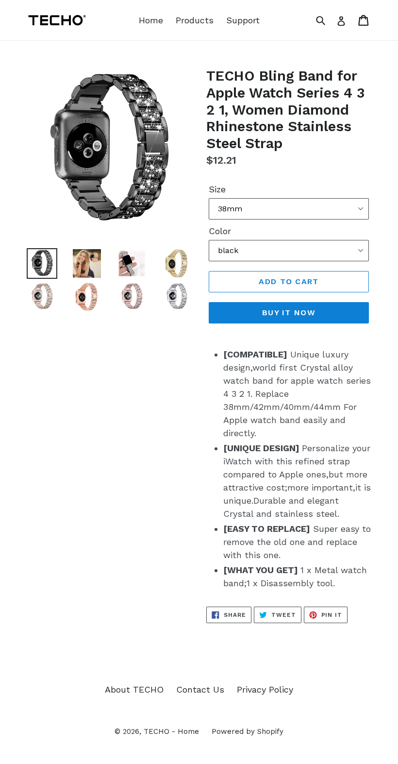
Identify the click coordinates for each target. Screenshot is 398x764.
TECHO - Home (171, 731)
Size (217, 189)
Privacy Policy (265, 689)
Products (195, 20)
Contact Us (200, 689)
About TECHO (134, 689)
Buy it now (288, 312)
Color (220, 231)
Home (151, 20)
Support (243, 20)
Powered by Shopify (247, 731)
